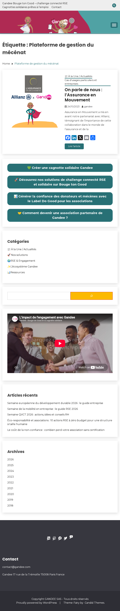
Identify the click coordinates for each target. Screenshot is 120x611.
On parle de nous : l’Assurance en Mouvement (83, 95)
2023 (10, 476)
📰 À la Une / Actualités (78, 76)
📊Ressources (16, 272)
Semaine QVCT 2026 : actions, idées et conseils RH (38, 414)
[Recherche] (91, 296)
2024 (10, 470)
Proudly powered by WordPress (36, 602)
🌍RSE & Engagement (21, 260)
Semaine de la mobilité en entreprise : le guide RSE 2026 (42, 408)
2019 (10, 499)
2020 (10, 494)
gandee (88, 106)
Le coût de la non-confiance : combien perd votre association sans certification (56, 429)
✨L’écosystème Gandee (22, 266)
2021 (10, 488)
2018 (10, 505)
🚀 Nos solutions (17, 254)
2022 (10, 482)
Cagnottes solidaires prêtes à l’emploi (25, 7)
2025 (10, 465)
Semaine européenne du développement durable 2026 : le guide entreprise (55, 403)
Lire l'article (74, 146)
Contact (57, 7)
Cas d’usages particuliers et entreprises (81, 82)
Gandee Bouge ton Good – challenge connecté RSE (35, 3)
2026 (10, 459)
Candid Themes (94, 602)
